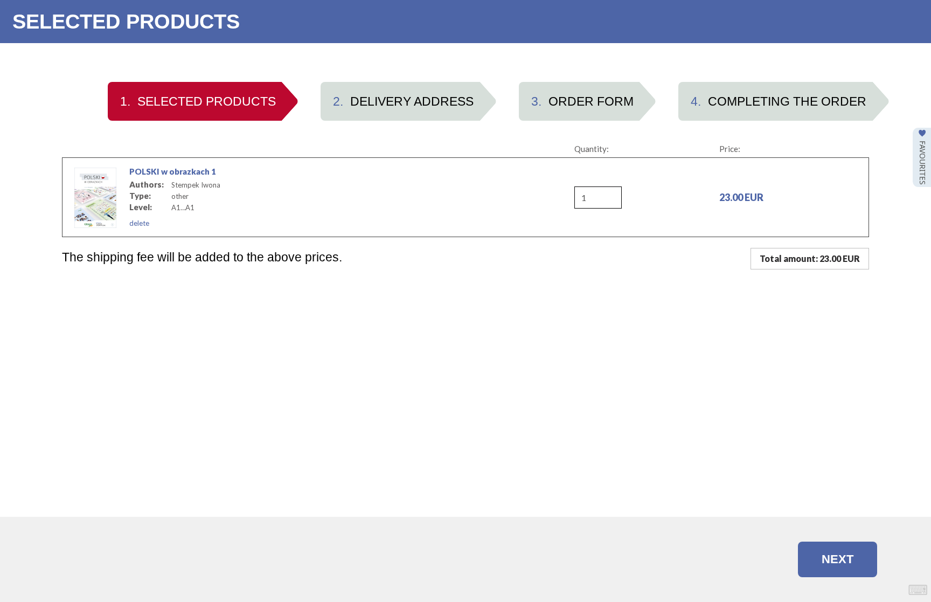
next (837, 559)
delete (139, 223)
